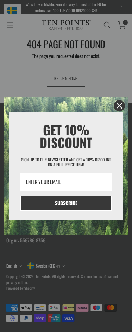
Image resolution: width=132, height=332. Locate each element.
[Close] (119, 105)
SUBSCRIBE (66, 203)
